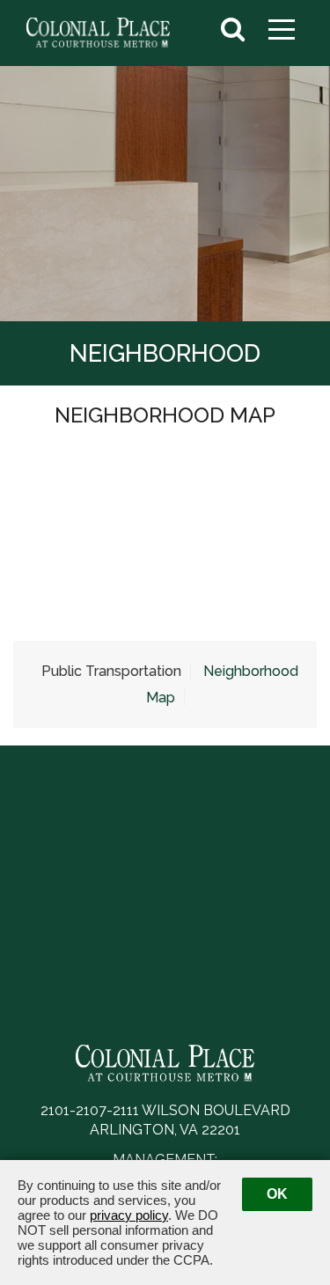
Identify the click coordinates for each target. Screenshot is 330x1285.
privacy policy (129, 1215)
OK (277, 1193)
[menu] (281, 25)
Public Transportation (111, 671)
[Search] (233, 30)
